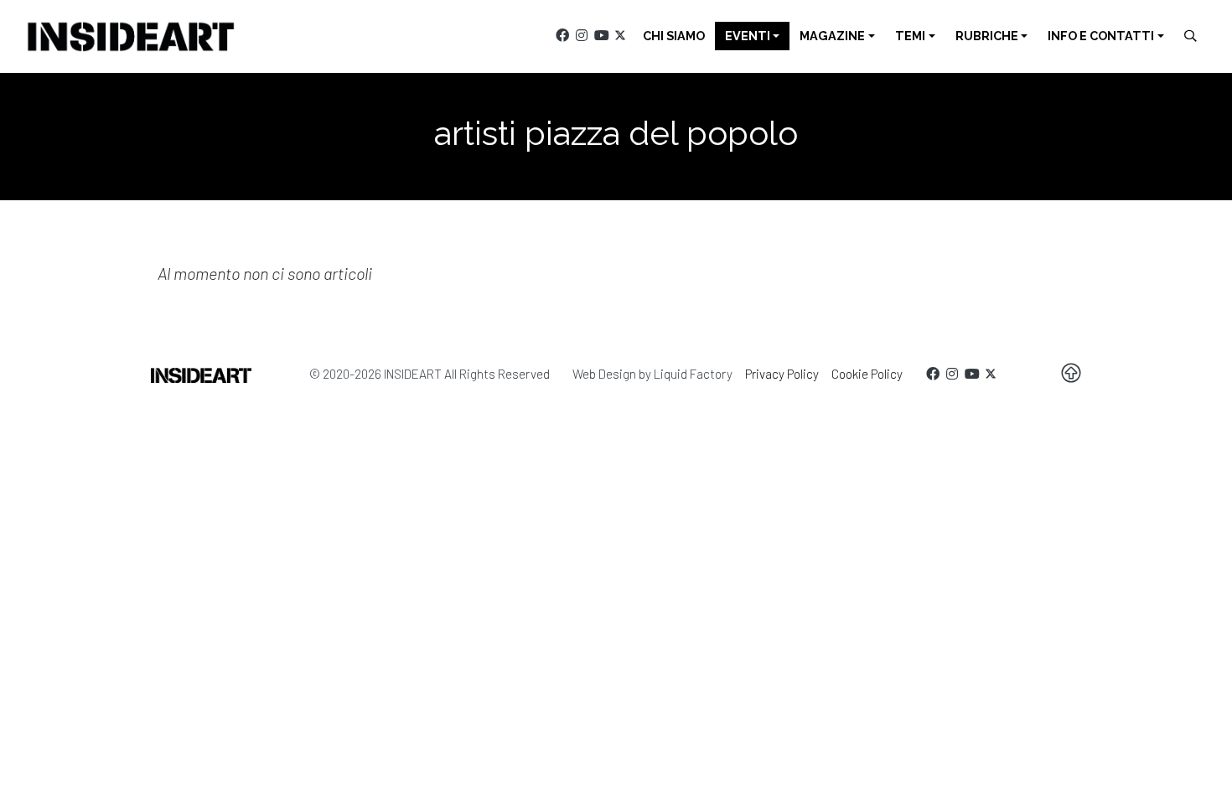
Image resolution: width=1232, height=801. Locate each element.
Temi (910, 35)
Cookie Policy (867, 373)
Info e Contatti (1101, 35)
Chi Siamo (674, 35)
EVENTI (747, 35)
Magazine (832, 35)
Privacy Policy (782, 373)
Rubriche (986, 35)
